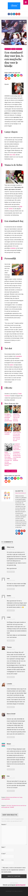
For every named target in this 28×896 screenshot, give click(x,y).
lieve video (12, 154)
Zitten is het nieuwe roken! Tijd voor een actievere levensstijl (16, 417)
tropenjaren (19, 356)
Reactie (3, 824)
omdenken (13, 248)
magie (7, 471)
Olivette (13, 48)
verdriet (10, 208)
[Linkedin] (12, 75)
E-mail (3, 853)
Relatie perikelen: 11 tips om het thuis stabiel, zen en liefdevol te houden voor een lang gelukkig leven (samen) (8, 459)
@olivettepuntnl (20, 885)
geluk (20, 206)
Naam (3, 847)
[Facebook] (9, 14)
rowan (8, 617)
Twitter (20, 393)
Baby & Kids (7, 48)
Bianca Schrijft (11, 714)
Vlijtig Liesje (10, 547)
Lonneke (9, 684)
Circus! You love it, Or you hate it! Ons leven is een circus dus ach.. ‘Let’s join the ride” (17, 436)
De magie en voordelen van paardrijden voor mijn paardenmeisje (8, 417)
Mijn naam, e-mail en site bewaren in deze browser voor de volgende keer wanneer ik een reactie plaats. (13, 870)
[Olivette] (14, 5)
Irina (8, 776)
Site (2, 860)
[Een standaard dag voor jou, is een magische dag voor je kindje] (14, 32)
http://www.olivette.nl (20, 493)
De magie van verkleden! (8, 433)
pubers (12, 365)
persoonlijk (14, 471)
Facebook (7, 395)
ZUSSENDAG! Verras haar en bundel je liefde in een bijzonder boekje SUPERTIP (17, 456)
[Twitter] (9, 75)
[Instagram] (11, 14)
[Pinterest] (16, 14)
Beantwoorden (11, 571)
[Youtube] (19, 14)
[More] (9, 78)
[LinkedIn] (14, 14)
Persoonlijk (19, 48)
